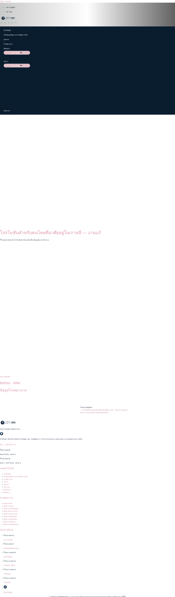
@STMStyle (8, 592)
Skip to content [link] (5, 1)
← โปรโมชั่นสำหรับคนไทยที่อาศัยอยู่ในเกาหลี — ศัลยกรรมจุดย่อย (103, 410)
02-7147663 (8, 540)
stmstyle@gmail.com (11, 548)
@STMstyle (8, 557)
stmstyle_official (9, 565)
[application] (11, 48)
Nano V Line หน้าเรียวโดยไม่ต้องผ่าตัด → (95, 413)
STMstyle (7, 574)
